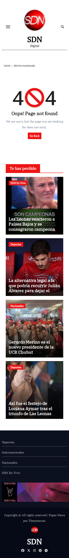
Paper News (57, 515)
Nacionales (17, 306)
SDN (34, 39)
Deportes (16, 244)
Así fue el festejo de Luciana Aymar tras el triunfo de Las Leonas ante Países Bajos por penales (30, 413)
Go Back (34, 136)
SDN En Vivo (18, 183)
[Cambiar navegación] (8, 26)
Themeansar (37, 521)
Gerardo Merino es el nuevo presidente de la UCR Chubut (31, 347)
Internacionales (13, 452)
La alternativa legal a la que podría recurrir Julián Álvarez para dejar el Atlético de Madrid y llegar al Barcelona (34, 290)
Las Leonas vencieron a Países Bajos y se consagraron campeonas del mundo (33, 226)
